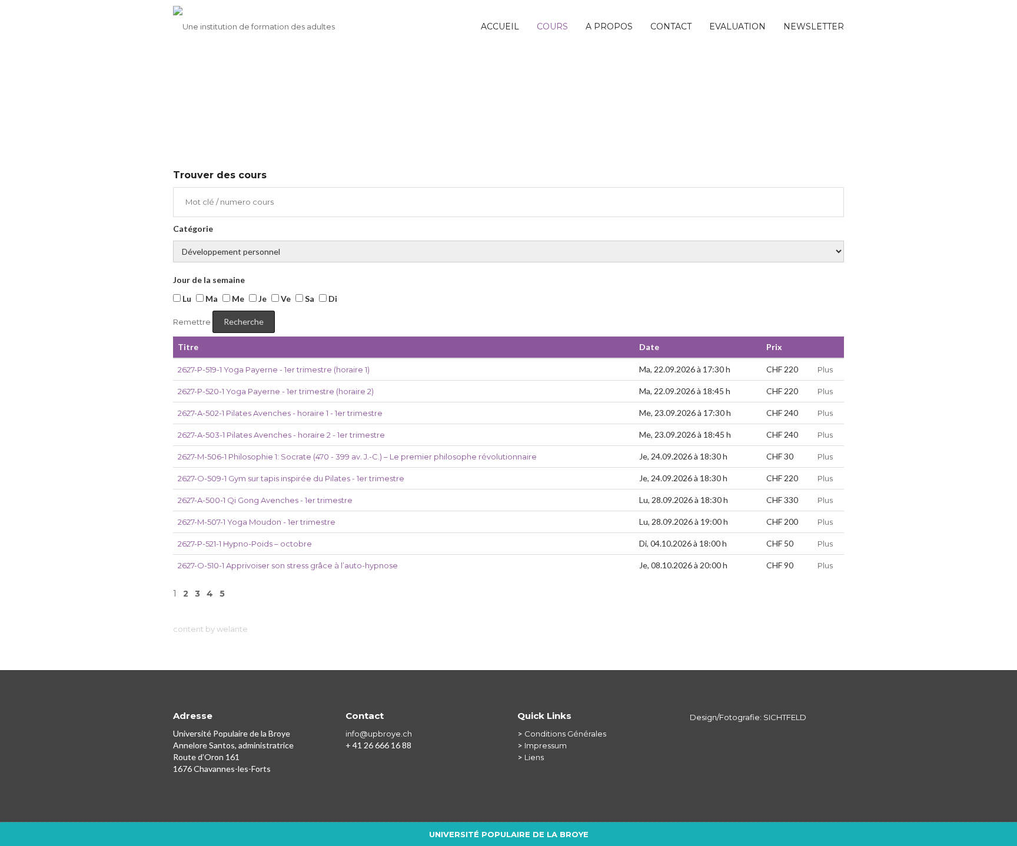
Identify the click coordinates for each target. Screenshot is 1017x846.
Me (237, 299)
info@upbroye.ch (378, 733)
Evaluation (737, 26)
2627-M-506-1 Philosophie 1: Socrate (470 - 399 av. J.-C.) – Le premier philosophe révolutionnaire (357, 456)
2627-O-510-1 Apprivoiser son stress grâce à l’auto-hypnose (288, 565)
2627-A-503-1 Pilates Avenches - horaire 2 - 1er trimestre (281, 434)
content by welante (210, 629)
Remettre (192, 322)
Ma (211, 299)
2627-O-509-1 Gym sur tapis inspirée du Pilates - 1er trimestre (291, 478)
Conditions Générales (565, 733)
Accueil (500, 26)
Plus (825, 369)
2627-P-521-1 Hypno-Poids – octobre (245, 543)
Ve (285, 299)
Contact (671, 26)
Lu (186, 299)
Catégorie (193, 229)
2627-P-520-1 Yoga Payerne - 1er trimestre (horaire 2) (276, 391)
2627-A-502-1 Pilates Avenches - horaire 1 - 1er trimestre (280, 413)
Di (332, 299)
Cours (552, 26)
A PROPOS (609, 26)
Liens (534, 757)
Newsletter (813, 26)
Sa (308, 299)
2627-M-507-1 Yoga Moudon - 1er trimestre (256, 522)
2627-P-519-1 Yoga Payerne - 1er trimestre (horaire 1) (274, 369)
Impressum (545, 745)
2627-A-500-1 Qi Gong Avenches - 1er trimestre (265, 500)
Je (262, 299)
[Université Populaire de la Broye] (254, 20)
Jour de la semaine (209, 280)
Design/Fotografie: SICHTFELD (748, 717)
